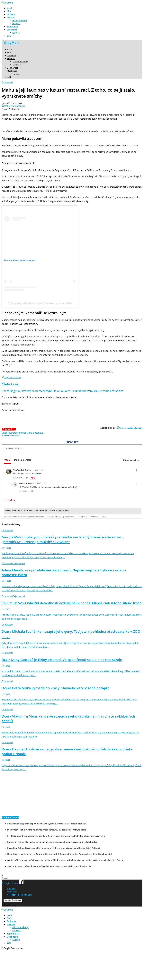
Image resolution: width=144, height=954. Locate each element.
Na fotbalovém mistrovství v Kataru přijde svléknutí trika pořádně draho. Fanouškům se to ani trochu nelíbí (59, 854)
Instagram (16, 432)
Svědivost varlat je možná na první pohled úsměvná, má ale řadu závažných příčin (46, 829)
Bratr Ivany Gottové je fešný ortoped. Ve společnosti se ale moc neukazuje (62, 659)
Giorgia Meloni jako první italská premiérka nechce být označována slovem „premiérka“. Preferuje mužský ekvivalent (62, 539)
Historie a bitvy (19, 20)
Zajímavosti (12, 26)
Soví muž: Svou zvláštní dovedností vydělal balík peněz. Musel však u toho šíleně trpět (71, 603)
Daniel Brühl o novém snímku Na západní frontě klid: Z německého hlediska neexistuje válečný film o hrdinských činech (65, 860)
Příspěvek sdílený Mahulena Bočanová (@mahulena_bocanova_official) (40, 303)
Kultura (16, 32)
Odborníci (12, 891)
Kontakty (11, 888)
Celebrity (6, 432)
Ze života (11, 14)
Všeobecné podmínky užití (19, 894)
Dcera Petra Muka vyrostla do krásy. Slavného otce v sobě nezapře (55, 688)
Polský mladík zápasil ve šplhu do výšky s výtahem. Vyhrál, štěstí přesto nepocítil (46, 823)
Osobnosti (12, 29)
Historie (10, 17)
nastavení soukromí (13, 900)
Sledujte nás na (10, 883)
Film (9, 11)
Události (16, 23)
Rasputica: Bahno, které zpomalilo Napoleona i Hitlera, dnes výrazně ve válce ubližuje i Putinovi (53, 848)
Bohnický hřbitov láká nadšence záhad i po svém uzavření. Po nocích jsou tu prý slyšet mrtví (52, 842)
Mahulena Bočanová (32, 432)
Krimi (9, 8)
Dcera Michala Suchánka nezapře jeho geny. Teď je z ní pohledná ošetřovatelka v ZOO (71, 631)
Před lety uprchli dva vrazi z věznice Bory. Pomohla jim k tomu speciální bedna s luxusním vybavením (56, 836)
